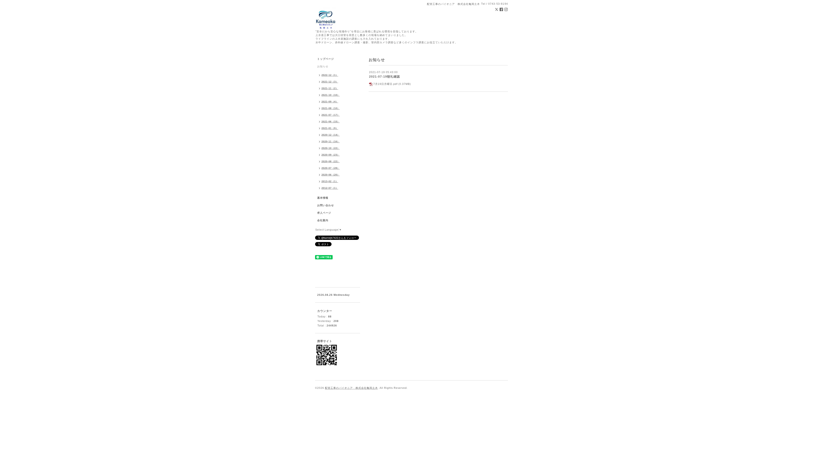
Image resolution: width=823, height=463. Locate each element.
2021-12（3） (329, 81)
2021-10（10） (330, 95)
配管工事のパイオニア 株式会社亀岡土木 (351, 387)
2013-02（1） (329, 181)
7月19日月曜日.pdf (385, 84)
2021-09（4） (329, 101)
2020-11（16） (330, 141)
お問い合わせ (325, 205)
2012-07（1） (329, 188)
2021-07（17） (330, 115)
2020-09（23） (330, 154)
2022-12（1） (329, 75)
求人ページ (324, 212)
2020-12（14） (330, 135)
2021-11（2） (329, 88)
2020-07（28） (330, 168)
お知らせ (322, 66)
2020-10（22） (330, 148)
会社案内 (322, 220)
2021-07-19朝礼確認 (384, 76)
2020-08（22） (330, 161)
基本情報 (322, 197)
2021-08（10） (330, 108)
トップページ (325, 58)
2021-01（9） (329, 128)
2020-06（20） (330, 174)
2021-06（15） (330, 121)
